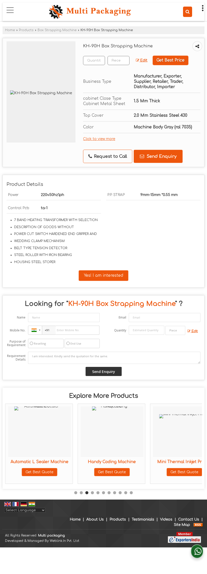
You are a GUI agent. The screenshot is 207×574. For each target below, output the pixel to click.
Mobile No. (17, 330)
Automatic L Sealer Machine (39, 462)
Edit (143, 60)
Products (26, 30)
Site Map (182, 525)
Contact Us (188, 519)
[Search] (187, 12)
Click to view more (99, 139)
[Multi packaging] (89, 12)
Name (21, 317)
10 (125, 492)
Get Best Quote (39, 472)
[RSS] (198, 525)
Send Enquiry (160, 156)
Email (122, 317)
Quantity (120, 330)
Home (10, 30)
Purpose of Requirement (16, 343)
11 (131, 492)
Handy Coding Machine (112, 462)
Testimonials (143, 519)
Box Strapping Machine (57, 30)
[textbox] (119, 60)
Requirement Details (16, 357)
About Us (95, 519)
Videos (166, 519)
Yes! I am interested (103, 275)
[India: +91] (35, 330)
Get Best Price (171, 60)
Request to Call (110, 156)
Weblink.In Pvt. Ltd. (65, 541)
